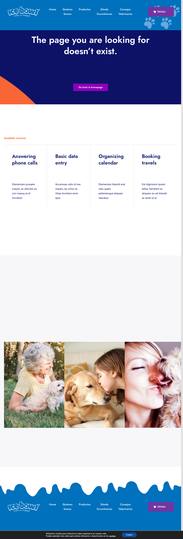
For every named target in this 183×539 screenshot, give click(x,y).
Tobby (103, 387)
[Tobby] (105, 387)
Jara (163, 387)
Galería (47, 387)
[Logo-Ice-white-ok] (24, 7)
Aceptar (129, 535)
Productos (84, 9)
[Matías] (45, 387)
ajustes (112, 536)
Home (52, 9)
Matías (42, 387)
